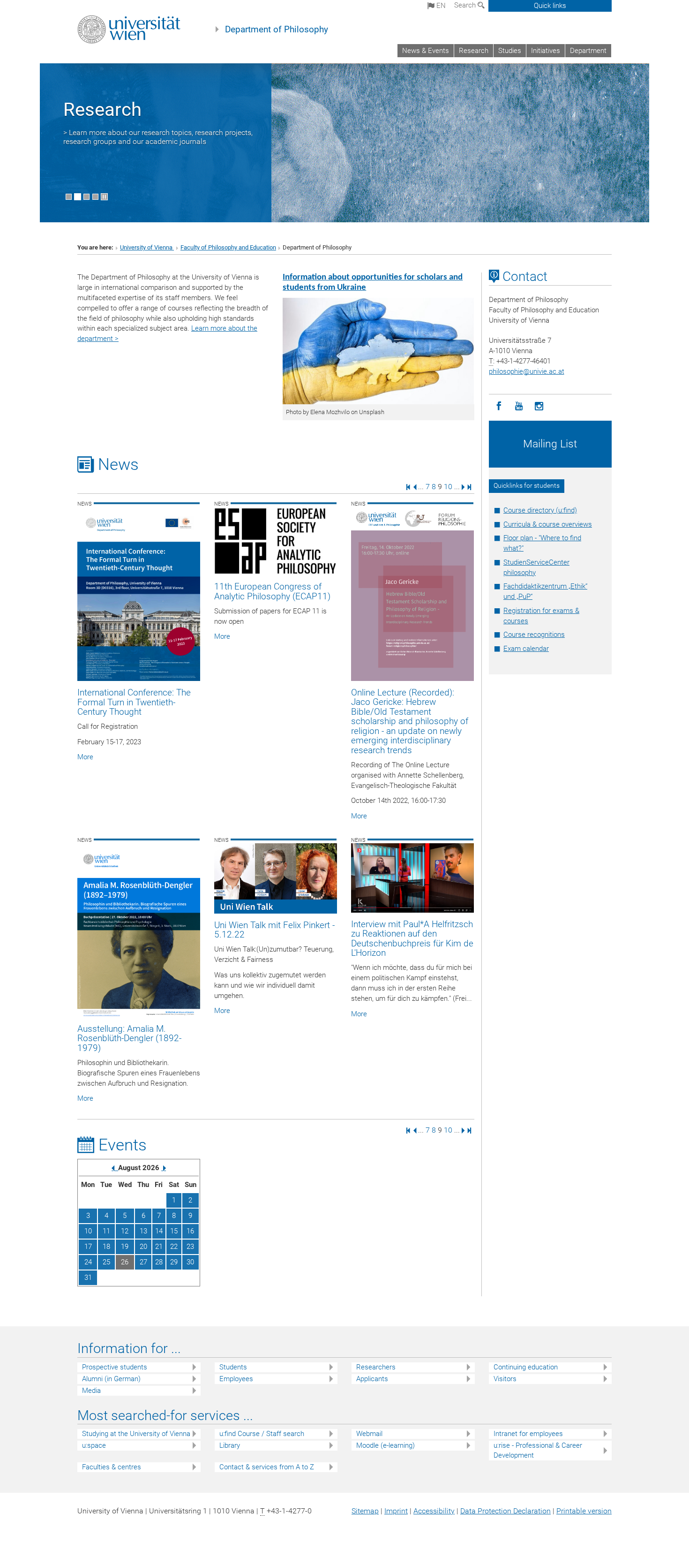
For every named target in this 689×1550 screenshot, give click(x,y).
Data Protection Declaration (505, 1510)
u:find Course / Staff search (261, 1433)
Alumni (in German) (111, 1379)
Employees (236, 1379)
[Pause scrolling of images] (104, 196)
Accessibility (434, 1510)
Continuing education (526, 1367)
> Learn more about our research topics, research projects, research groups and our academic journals (158, 137)
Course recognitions (534, 634)
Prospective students (114, 1367)
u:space (94, 1445)
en (440, 5)
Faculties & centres (111, 1467)
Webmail (369, 1433)
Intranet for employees (528, 1433)
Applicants (372, 1379)
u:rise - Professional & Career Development (538, 1450)
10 (448, 486)
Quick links (550, 5)
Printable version (584, 1510)
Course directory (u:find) (540, 510)
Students (233, 1367)
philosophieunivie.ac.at (526, 371)
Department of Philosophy (276, 29)
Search (466, 5)
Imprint (396, 1510)
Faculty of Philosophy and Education (228, 247)
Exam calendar (526, 648)
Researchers (376, 1367)
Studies (509, 50)
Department (588, 50)
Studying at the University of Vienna (136, 1433)
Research (473, 50)
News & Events (425, 50)
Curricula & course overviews (547, 524)
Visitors (505, 1379)
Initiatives (545, 50)
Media (91, 1390)
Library (229, 1445)
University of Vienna (147, 247)
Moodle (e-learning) (385, 1445)
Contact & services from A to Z (266, 1467)
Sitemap (365, 1510)
